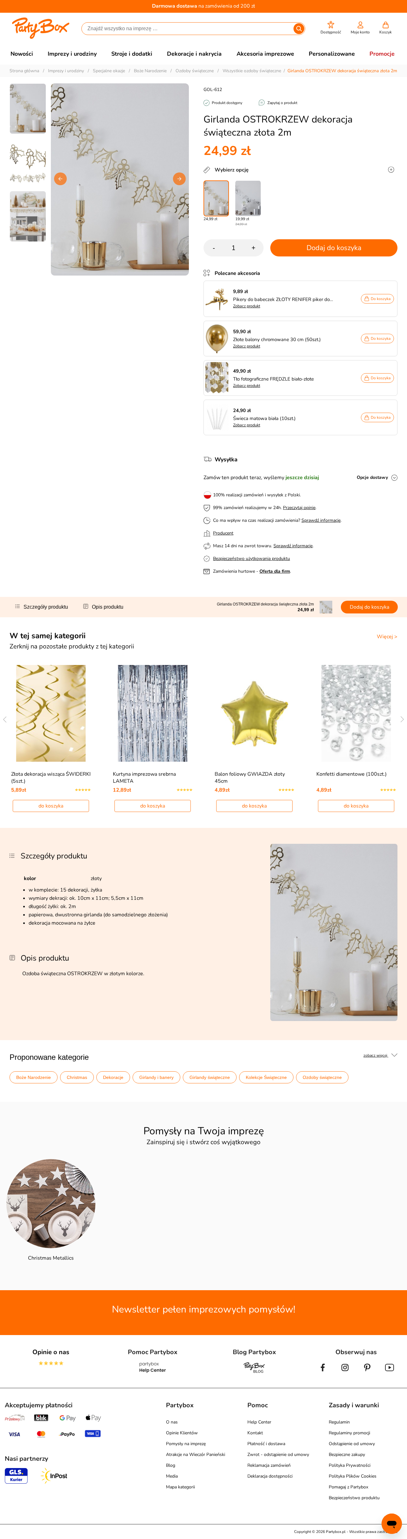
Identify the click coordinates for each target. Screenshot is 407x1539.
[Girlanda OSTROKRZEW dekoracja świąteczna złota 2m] (216, 198)
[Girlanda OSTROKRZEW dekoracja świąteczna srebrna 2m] (248, 198)
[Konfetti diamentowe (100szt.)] (356, 713)
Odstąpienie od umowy (352, 1444)
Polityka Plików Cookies (352, 1476)
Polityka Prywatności (349, 1465)
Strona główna (24, 71)
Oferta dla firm (274, 571)
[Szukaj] (298, 28)
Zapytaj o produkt (282, 102)
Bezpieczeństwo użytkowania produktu (251, 559)
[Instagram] (345, 1372)
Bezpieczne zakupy (347, 1455)
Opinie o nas (50, 1352)
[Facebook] (322, 1372)
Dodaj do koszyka (334, 248)
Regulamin (339, 1422)
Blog (170, 1465)
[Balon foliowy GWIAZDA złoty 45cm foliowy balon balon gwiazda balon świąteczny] (254, 713)
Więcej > (387, 636)
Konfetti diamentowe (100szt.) (351, 774)
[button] (331, 28)
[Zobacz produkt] (218, 299)
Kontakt (255, 1433)
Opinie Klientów (182, 1433)
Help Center (259, 1422)
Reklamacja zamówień (269, 1465)
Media (172, 1476)
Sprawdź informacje (321, 520)
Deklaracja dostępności (270, 1476)
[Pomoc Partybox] (152, 1372)
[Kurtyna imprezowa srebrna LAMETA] (153, 713)
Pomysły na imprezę (186, 1444)
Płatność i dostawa (266, 1444)
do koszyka (50, 805)
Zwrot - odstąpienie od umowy (278, 1455)
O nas (172, 1422)
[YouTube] (389, 1372)
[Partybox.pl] (41, 37)
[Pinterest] (367, 1372)
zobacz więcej (375, 1055)
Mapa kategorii (180, 1487)
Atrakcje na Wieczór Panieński (195, 1455)
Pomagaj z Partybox (348, 1487)
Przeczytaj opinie (299, 508)
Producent (223, 533)
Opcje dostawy (372, 477)
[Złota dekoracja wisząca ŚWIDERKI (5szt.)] (51, 713)
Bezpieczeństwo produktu (354, 1498)
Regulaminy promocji (349, 1433)
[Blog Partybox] (254, 1372)
